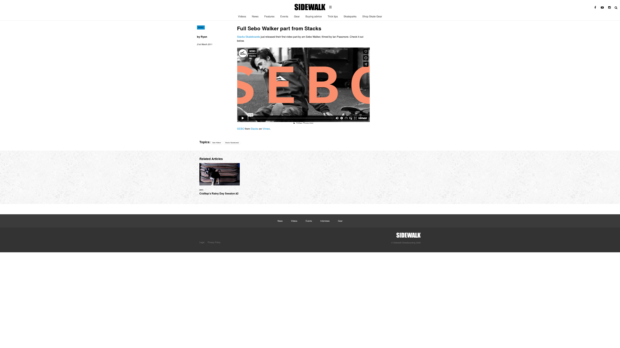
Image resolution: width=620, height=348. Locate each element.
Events (284, 16)
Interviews (325, 220)
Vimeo (266, 128)
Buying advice (313, 16)
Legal (201, 242)
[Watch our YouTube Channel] (602, 7)
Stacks (254, 128)
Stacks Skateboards (248, 37)
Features (269, 16)
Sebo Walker (216, 142)
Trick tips (333, 16)
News (255, 16)
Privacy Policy (214, 242)
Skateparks (350, 16)
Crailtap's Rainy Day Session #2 (219, 181)
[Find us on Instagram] (609, 7)
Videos (242, 16)
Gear (297, 16)
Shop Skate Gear (372, 16)
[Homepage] (408, 234)
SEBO (240, 128)
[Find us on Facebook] (595, 7)
